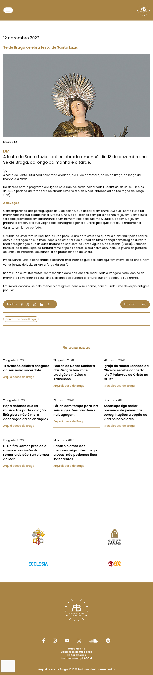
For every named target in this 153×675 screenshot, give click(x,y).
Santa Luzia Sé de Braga (21, 319)
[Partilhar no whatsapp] (34, 304)
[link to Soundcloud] (93, 640)
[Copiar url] (48, 304)
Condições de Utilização (76, 651)
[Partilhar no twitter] (27, 304)
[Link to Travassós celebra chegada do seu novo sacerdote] (26, 368)
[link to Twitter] (79, 640)
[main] (76, 248)
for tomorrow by (76, 658)
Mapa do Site (76, 648)
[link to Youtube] (67, 640)
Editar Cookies (76, 655)
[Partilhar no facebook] (22, 304)
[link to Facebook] (43, 640)
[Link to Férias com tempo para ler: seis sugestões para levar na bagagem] (76, 410)
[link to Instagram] (55, 641)
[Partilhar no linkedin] (41, 304)
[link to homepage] (143, 10)
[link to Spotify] (108, 640)
